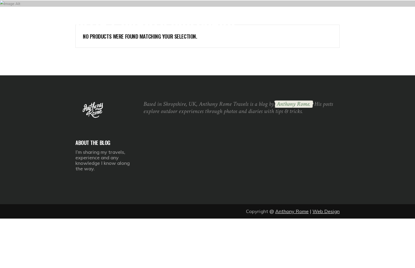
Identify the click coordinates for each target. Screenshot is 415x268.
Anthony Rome (292, 211)
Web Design (326, 211)
